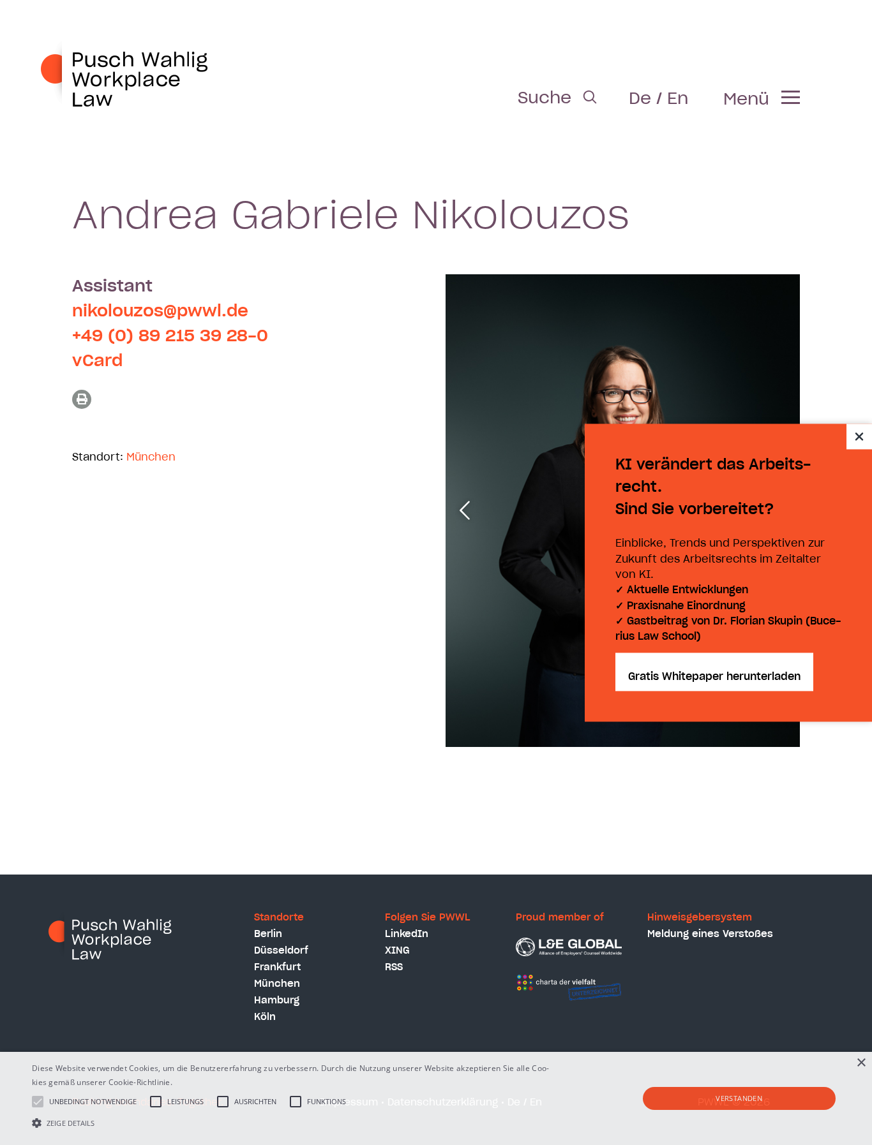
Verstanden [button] (739, 1098)
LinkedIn (406, 934)
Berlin (268, 934)
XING (397, 951)
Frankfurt (277, 967)
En (677, 99)
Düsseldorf (281, 951)
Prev (464, 510)
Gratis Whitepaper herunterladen (714, 677)
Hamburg (276, 1000)
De (640, 99)
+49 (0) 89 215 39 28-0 (170, 336)
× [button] (861, 1063)
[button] (294, 1122)
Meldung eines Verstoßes (710, 934)
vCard (97, 361)
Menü (746, 99)
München (151, 457)
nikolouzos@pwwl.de (160, 311)
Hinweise (191, 1082)
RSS (394, 967)
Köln (265, 1017)
